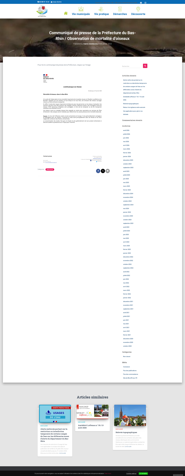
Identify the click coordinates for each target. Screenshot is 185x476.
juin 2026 (126, 138)
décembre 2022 (128, 257)
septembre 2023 (128, 223)
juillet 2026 (126, 134)
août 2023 (126, 227)
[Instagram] (145, 3)
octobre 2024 (127, 201)
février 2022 (127, 294)
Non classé (50, 169)
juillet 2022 (126, 275)
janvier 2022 (127, 298)
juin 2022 (126, 279)
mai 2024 (126, 208)
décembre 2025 (128, 160)
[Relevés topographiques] (130, 415)
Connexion (126, 367)
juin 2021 (126, 320)
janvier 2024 (127, 212)
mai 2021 (126, 324)
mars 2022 (126, 290)
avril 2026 (126, 145)
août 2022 (126, 271)
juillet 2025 (126, 175)
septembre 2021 (128, 309)
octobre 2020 (127, 346)
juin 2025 (126, 179)
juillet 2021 (126, 316)
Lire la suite (62, 453)
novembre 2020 (128, 342)
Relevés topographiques (131, 103)
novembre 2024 (128, 197)
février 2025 (127, 190)
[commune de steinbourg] (42, 11)
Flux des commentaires (130, 374)
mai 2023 (126, 238)
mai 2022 (126, 283)
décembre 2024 (128, 193)
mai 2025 (126, 182)
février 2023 (127, 249)
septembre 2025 (128, 167)
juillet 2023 (126, 231)
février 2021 (127, 335)
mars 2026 (126, 149)
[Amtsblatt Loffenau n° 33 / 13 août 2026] (92, 411)
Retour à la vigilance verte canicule (134, 107)
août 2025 (126, 171)
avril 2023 (126, 242)
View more (108, 473)
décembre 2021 (128, 301)
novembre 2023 (128, 216)
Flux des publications (130, 370)
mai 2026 (126, 141)
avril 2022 (126, 286)
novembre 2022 (128, 260)
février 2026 (127, 152)
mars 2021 (126, 331)
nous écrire (57, 2)
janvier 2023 (127, 253)
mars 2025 (126, 186)
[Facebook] (141, 3)
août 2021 (126, 312)
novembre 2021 (128, 305)
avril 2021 (126, 327)
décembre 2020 (128, 338)
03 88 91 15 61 (44, 2)
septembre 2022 (128, 268)
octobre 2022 (127, 264)
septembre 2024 (128, 205)
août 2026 (126, 130)
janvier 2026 (127, 156)
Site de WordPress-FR (130, 378)
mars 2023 (126, 245)
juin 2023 (126, 234)
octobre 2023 (127, 219)
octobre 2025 (127, 164)
